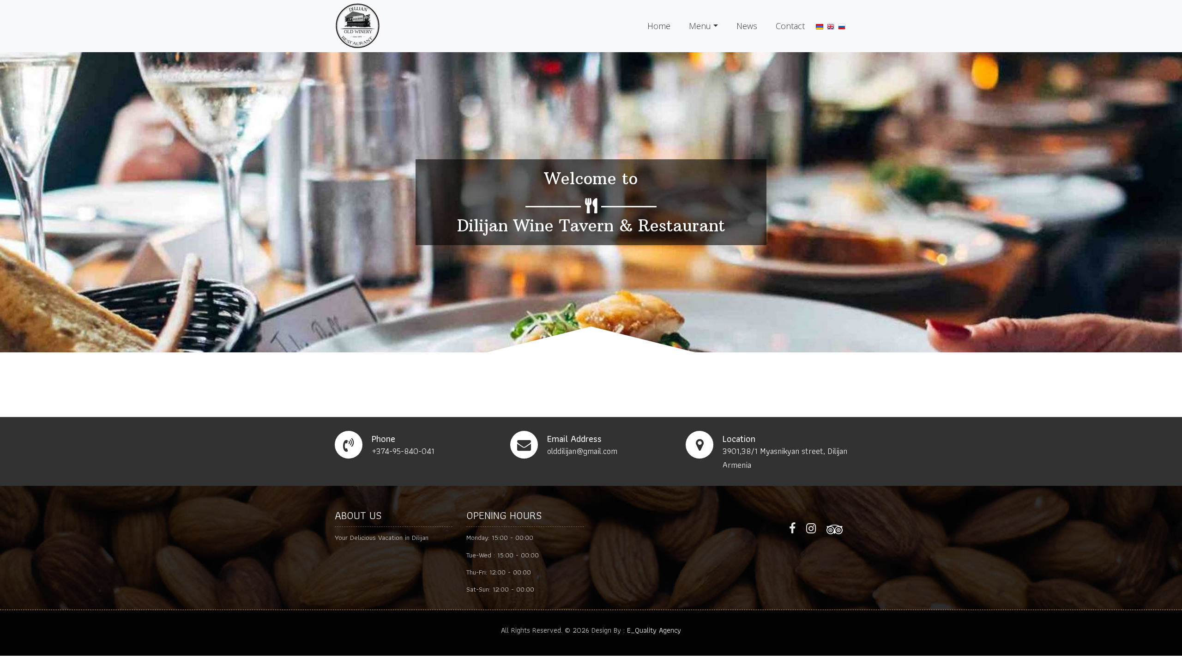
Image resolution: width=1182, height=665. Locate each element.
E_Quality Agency (654, 630)
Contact (790, 25)
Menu (700, 25)
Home (658, 25)
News (746, 25)
